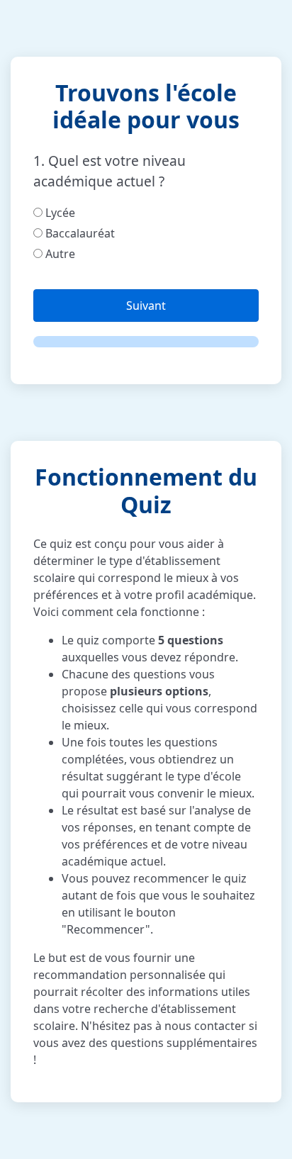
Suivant (146, 305)
